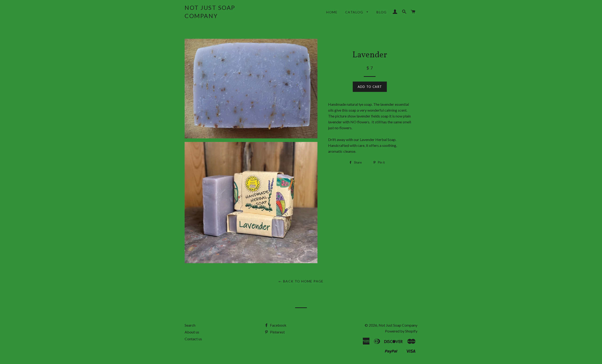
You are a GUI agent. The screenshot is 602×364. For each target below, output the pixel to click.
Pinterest (277, 332)
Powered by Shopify (401, 331)
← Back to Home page (301, 281)
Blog (381, 12)
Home (331, 12)
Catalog (354, 12)
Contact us (193, 339)
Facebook (277, 325)
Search (190, 325)
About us (192, 332)
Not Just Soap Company (210, 11)
